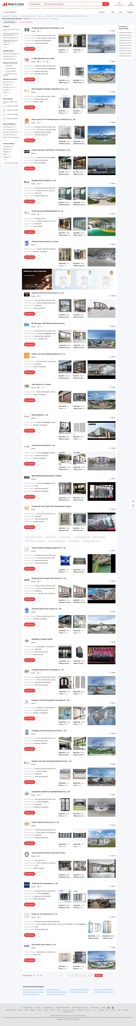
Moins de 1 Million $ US (10, 102)
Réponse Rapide (10, 68)
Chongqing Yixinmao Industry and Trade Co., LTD (49, 731)
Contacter (31, 49)
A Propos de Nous (27, 1007)
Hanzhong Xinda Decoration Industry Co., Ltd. (48, 293)
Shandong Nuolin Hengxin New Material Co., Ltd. (49, 578)
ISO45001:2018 (9, 87)
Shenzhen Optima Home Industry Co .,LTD (46, 609)
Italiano (73, 1010)
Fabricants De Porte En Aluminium (103, 989)
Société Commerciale (11, 54)
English (20, 1010)
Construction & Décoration (11, 30)
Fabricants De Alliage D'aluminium (79, 989)
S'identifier (131, 5)
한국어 (88, 1010)
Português (66, 1010)
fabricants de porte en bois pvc (74, 8)
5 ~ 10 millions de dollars (10, 119)
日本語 (39, 1010)
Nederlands (101, 1010)
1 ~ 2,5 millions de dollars (11, 106)
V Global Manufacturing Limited (43, 58)
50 (41, 975)
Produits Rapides (94, 1007)
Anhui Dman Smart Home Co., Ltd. (44, 944)
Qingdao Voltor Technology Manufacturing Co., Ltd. (52, 761)
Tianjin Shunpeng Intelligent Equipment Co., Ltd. (49, 548)
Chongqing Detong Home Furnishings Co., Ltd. (48, 28)
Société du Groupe (9, 59)
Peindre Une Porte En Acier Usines (56, 994)
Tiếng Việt (126, 1010)
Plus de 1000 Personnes (11, 137)
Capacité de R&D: (29, 41)
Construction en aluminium (33, 537)
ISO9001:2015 (9, 82)
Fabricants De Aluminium (53, 989)
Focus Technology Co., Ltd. (67, 1015)
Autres (6, 92)
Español (52, 1010)
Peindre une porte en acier (91, 541)
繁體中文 (33, 1010)
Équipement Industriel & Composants (10, 41)
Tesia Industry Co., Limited (41, 384)
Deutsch (59, 1010)
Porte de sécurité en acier (81, 537)
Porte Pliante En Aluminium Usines (103, 992)
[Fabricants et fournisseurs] (13, 4)
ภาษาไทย (112, 1010)
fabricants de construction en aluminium (53, 8)
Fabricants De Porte (125, 40)
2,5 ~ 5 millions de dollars (11, 115)
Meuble (6, 44)
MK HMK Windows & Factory (48, 323)
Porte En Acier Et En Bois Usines (79, 992)
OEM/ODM (8, 66)
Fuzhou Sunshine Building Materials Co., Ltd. (47, 211)
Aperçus (103, 1007)
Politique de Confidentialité (62, 1007)
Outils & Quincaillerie (11, 38)
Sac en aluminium (74, 541)
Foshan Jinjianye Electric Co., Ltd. (45, 822)
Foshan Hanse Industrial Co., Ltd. (43, 445)
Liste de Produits (9, 22)
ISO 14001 (7, 85)
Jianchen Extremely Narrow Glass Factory (48, 853)
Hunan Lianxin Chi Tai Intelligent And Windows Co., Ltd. (54, 119)
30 (37, 975)
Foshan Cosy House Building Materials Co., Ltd (48, 354)
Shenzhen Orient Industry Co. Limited (45, 241)
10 (33, 975)
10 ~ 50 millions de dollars (11, 111)
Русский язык (81, 1010)
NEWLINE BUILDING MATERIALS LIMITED (47, 476)
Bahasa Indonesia (68, 1012)
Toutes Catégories (10, 12)
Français (46, 1010)
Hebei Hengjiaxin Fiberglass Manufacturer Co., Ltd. (50, 89)
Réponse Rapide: (29, 43)
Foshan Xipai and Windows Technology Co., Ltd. (51, 150)
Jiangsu (7, 157)
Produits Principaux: (30, 38)
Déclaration (38, 1007)
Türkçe (119, 1010)
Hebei (6, 154)
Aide (113, 12)
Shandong (7, 149)
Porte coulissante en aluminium (34, 541)
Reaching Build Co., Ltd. (40, 415)
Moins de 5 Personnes (11, 132)
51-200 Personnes (10, 129)
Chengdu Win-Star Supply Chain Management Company (51, 506)
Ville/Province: (28, 102)
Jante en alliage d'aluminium (56, 541)
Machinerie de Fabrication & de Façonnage (11, 34)
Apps (120, 12)
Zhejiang (7, 152)
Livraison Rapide (10, 71)
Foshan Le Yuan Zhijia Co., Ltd (44, 914)
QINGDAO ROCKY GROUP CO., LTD (44, 180)
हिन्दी (107, 1010)
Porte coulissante (65, 537)
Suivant (98, 975)
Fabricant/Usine (10, 56)
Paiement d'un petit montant (10, 74)
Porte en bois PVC (50, 537)
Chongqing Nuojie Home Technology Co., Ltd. (48, 670)
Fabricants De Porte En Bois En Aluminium (34, 989)
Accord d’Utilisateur (48, 1007)
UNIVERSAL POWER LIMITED (42, 639)
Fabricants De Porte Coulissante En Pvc (57, 992)
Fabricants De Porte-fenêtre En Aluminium (34, 992)
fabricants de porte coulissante (92, 8)
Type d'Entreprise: (29, 35)
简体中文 (26, 1010)
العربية (94, 1010)
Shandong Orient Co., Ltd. (45, 883)
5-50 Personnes (9, 127)
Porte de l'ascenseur (99, 537)
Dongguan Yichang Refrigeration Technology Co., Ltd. (51, 700)
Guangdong (8, 146)
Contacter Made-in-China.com (80, 1007)
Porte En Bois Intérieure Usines (31, 994)
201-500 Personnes (10, 135)
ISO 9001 (7, 90)
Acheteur (102, 12)
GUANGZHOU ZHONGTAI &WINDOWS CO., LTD (51, 792)
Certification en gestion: (31, 339)
